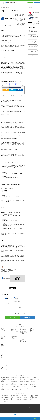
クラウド (32, 46)
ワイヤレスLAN (12, 339)
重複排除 (21, 338)
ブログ (34, 407)
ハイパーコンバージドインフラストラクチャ (24, 330)
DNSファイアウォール (3, 339)
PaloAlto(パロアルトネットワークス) (15, 386)
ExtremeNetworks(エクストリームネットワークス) (24, 381)
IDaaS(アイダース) (3, 354)
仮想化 (32, 55)
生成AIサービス (32, 330)
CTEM (29, 41)
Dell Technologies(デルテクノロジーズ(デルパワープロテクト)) (24, 380)
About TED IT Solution (36, 411)
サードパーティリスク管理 (4, 365)
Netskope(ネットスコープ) (14, 384)
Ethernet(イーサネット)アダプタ (15, 329)
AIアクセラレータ (32, 329)
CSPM (1, 356)
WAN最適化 (12, 330)
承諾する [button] (35, 418)
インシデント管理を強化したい (24, 395)
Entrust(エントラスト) (3, 381)
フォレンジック (3, 330)
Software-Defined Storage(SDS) (24, 332)
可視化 (37, 36)
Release (32, 45)
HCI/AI (31, 328)
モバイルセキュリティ (3, 368)
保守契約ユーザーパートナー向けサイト (17, 411)
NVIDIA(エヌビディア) (33, 384)
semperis (32, 30)
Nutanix (36, 50)
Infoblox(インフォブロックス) (33, 383)
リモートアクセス (3, 347)
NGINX (29, 52)
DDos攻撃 (2, 338)
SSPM (29, 45)
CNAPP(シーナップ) (3, 355)
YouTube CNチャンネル (8, 411)
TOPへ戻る (20, 307)
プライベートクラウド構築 (4, 369)
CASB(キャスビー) (3, 337)
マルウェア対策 (3, 331)
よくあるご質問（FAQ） (30, 407)
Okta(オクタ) (2, 386)
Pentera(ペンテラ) (22, 386)
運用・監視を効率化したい (23, 397)
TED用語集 (21, 407)
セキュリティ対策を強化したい (4, 401)
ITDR (1, 366)
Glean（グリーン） (13, 383)
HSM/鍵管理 (2, 345)
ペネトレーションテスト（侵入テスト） (5, 351)
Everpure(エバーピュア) (33, 386)
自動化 (36, 52)
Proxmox (32, 31)
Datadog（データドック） (14, 379)
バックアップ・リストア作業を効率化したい (15, 398)
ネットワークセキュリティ (14, 338)
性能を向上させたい (32, 399)
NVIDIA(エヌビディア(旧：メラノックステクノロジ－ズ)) (5, 384)
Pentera (32, 41)
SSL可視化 (2, 329)
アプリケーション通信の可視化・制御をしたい (15, 396)
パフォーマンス (33, 52)
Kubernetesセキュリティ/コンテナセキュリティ (5, 360)
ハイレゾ (21, 383)
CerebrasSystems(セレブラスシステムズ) (5, 380)
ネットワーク (35, 45)
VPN (29, 35)
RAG (35, 41)
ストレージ (29, 40)
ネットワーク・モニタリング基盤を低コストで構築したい (15, 399)
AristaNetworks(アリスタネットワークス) (24, 378)
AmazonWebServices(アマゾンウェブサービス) (5, 378)
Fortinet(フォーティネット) (4, 383)
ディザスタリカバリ (22, 339)
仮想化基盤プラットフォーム (24, 331)
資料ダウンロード (36, 2)
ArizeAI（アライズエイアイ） (33, 377)
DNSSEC (2, 344)
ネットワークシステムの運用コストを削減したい (24, 399)
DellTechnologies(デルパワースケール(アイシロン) (34, 380)
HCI (29, 51)
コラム (14, 407)
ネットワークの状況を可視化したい (5, 397)
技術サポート (8, 407)
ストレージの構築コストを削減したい (5, 399)
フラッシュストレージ (23, 341)
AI (35, 51)
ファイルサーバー (30, 36)
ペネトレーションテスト (33, 40)
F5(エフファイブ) (32, 381)
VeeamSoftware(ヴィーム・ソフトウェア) (15, 389)
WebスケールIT (22, 340)
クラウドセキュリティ (3, 336)
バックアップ (22, 333)
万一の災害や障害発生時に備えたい (5, 395)
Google (29, 30)
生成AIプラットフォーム (33, 331)
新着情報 (2, 411)
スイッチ (12, 337)
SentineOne (35, 46)
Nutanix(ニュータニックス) (23, 384)
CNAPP (29, 46)
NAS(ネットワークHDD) (23, 342)
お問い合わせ (30, 2)
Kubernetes (34, 36)
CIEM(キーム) (2, 357)
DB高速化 (21, 334)
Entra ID (35, 30)
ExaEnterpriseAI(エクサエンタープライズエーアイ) (15, 381)
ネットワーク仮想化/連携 (14, 336)
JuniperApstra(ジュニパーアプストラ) (15, 378)
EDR (29, 50)
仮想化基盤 (35, 31)
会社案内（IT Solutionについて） (28, 411)
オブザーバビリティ (33, 35)
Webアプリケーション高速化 (14, 331)
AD (29, 31)
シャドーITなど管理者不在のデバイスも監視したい (34, 396)
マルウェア (29, 55)
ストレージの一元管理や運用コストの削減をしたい (34, 398)
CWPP (1, 358)
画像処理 (32, 51)
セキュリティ (32, 50)
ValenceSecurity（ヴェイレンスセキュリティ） (5, 389)
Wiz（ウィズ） (22, 389)
